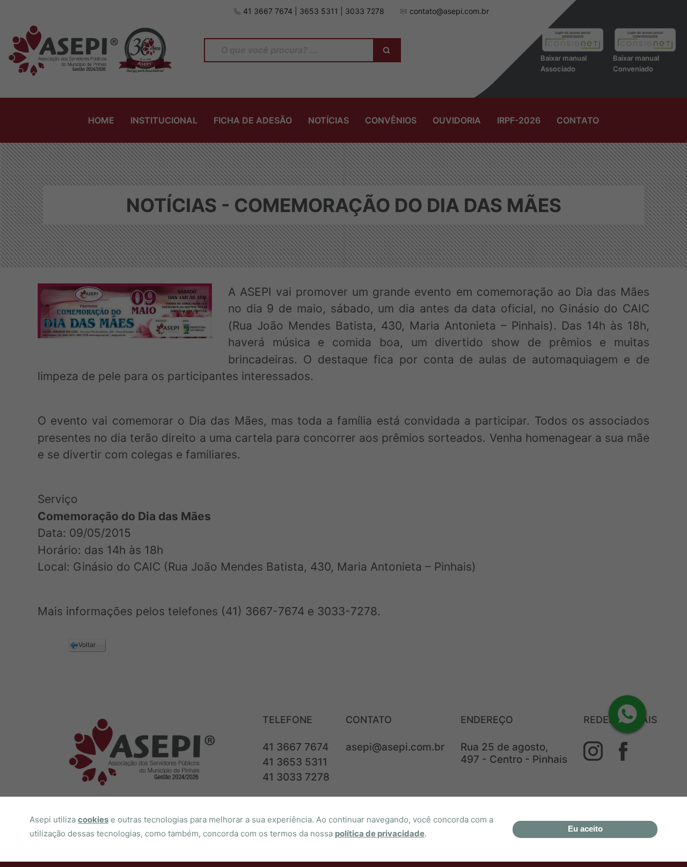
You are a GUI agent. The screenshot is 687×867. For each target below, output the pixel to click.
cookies (93, 819)
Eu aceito (585, 828)
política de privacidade (380, 833)
